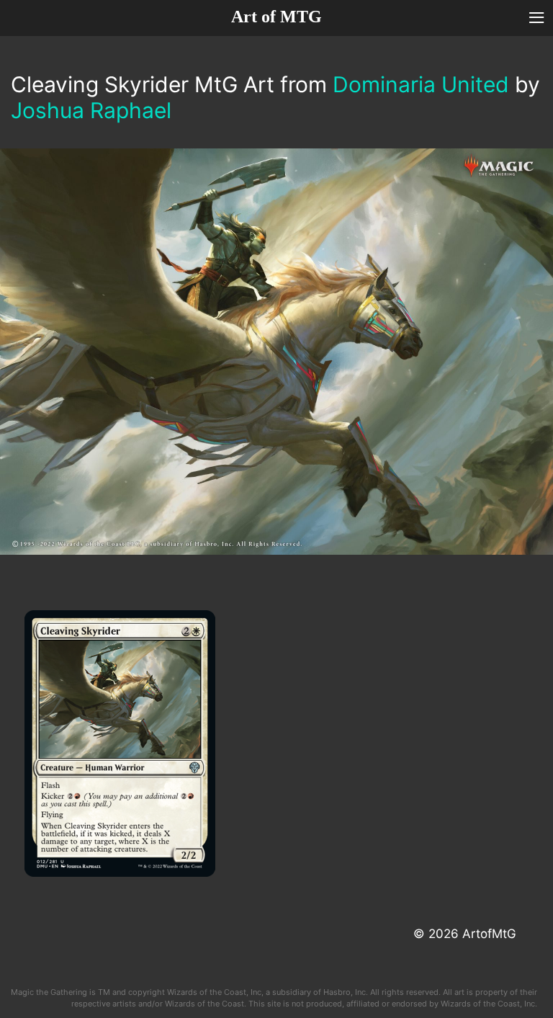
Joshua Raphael (91, 110)
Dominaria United (421, 84)
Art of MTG (276, 16)
